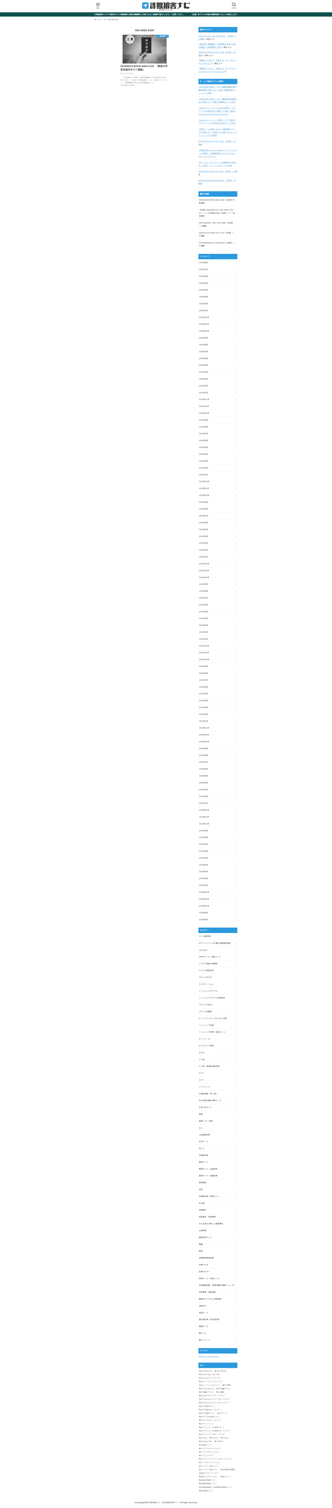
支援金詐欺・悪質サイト (209, 1196)
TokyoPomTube (206, 1441)
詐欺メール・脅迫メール (209, 1278)
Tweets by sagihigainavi (208, 1356)
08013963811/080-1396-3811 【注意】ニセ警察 (217, 173)
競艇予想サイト (205, 1237)
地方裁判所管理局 (229, 1470)
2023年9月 (203, 502)
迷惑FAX (202, 1306)
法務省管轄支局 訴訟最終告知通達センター (216, 1487)
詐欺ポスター (204, 1272)
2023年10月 (204, 495)
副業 (201, 1114)
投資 (201, 1189)
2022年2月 (203, 632)
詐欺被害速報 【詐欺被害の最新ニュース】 (217, 1285)
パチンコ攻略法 (205, 1012)
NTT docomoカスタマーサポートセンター (215, 1399)
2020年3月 (203, 790)
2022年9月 (203, 584)
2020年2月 (203, 796)
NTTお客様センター (208, 1413)
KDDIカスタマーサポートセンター (213, 1396)
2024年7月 (203, 434)
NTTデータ (223, 1413)
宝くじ (202, 1148)
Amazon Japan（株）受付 (210, 1374)
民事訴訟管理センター (209, 1484)
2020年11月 (204, 735)
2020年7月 (203, 762)
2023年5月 (203, 529)
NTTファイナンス (207, 1424)
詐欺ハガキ (203, 1265)
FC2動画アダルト (224, 1389)
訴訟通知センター (207, 1491)
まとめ (202, 1053)
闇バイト (202, 1333)
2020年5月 (203, 776)
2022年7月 (203, 598)
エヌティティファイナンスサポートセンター (216, 1459)
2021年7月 (203, 680)
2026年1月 (203, 310)
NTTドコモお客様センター (210, 1417)
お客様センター (206, 1445)
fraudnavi (219, 72)
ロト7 (201, 1080)
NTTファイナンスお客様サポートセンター (215, 1431)
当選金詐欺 (203, 1155)
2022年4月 (203, 618)
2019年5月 (203, 858)
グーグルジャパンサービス (210, 1462)
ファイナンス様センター (209, 1470)
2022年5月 (203, 612)
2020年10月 (204, 742)
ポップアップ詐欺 (206, 1046)
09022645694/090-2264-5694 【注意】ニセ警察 (217, 182)
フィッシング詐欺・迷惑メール (212, 1032)
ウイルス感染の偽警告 (208, 964)
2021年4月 (203, 701)
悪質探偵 (202, 1183)
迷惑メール (203, 1313)
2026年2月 (203, 304)
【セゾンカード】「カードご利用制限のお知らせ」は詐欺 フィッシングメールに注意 (217, 164)
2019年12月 (204, 810)
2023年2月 (203, 550)
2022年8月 (203, 591)
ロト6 (201, 1073)
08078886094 (221, 1371)
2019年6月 (203, 851)
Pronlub (225, 1438)
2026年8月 (203, 263)
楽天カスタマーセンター (209, 1477)
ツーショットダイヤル (208, 991)
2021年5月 (203, 694)
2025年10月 (204, 331)
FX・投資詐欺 (205, 936)
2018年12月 (204, 892)
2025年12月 (204, 317)
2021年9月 (203, 666)
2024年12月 (204, 399)
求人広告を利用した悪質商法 (211, 1224)
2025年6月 (203, 358)
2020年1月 (203, 803)
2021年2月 (203, 714)
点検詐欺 (202, 1231)
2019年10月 (204, 824)
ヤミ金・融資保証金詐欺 (209, 1066)
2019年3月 (203, 872)
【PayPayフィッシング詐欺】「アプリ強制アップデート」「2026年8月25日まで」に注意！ (217, 121)
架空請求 (202, 1210)
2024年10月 (204, 413)
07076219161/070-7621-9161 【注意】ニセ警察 (217, 143)
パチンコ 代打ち (206, 1005)
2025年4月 (203, 372)
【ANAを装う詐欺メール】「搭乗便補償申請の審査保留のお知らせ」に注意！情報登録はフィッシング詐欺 (217, 90)
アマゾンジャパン (207, 1455)
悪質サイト (203, 1162)
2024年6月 (203, 440)
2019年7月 (203, 844)
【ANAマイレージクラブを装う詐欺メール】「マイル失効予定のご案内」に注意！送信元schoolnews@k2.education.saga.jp (217, 111)
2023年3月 (203, 543)
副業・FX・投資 (206, 1121)
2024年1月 (203, 475)
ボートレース (204, 1039)
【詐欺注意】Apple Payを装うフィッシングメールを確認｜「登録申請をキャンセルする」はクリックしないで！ (217, 153)
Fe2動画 (221, 1392)
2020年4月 (203, 783)
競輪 (201, 1244)
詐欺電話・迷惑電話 (207, 1292)
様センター (226, 1477)
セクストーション (206, 984)
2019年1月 (203, 885)
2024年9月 (203, 420)
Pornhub (204, 1438)
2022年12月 (204, 564)
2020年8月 (203, 755)
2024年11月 (204, 406)
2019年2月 (203, 878)
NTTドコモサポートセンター (211, 1420)
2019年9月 (203, 831)
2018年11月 (204, 899)
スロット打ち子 (205, 977)
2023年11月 (204, 488)
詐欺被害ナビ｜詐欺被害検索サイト (164, 1503)
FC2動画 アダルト (207, 1392)
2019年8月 (203, 837)
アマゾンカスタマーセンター (211, 1448)
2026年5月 (203, 283)
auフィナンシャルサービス (210, 1385)
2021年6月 (203, 687)
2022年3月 (203, 625)
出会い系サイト (205, 1107)
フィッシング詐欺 (206, 1025)
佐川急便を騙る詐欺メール (210, 1100)
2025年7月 (203, 352)
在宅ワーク (203, 1141)
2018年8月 (203, 920)
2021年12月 (204, 646)
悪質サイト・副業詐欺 (208, 1176)
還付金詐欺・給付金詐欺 (209, 1319)
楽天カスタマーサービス (209, 1473)
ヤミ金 (202, 1059)
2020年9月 (203, 748)
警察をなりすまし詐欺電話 (210, 1299)
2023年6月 (203, 523)
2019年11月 (204, 817)
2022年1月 (203, 639)
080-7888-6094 (206, 1371)
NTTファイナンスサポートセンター (213, 1434)
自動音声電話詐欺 (206, 1258)
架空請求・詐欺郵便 (207, 1217)
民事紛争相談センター (209, 1480)
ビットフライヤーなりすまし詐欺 (213, 1018)
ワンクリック (204, 1087)
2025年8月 (203, 345)
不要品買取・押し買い (208, 1094)
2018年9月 (203, 913)
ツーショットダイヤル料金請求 (212, 998)
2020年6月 (203, 769)
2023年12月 (204, 482)
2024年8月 (203, 427)
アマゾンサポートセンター (210, 1452)
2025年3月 (203, 379)
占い (201, 1128)
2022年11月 (204, 571)
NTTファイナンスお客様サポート (212, 1427)
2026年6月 (203, 276)
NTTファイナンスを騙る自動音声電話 (215, 943)
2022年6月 (203, 605)
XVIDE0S (219, 1441)
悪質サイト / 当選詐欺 (208, 1169)
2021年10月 (204, 659)
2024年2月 (203, 468)
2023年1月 (203, 557)
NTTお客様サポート (208, 1406)
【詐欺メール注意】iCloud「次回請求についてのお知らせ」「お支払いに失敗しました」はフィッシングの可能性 (217, 132)
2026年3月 (203, 297)
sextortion (203, 950)
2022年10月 (204, 577)
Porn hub (215, 1438)
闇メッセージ (204, 1340)
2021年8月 (203, 673)
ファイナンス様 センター (210, 1466)
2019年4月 (203, 865)
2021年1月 (203, 721)
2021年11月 (204, 653)
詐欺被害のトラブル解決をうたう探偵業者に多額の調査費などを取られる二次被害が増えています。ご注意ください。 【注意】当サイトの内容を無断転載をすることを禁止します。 (166, 14)
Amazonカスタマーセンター (211, 1378)
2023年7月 (203, 516)
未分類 (202, 1203)
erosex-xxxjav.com (207, 1389)
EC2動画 (227, 1385)
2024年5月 (203, 447)
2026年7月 (203, 269)
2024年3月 (203, 461)
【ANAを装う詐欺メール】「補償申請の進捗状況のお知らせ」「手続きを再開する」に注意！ (217, 100)
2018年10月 (204, 906)
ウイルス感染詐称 (206, 970)
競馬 (201, 1251)
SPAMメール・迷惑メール (210, 957)
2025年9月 (203, 338)
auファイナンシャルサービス (211, 1381)
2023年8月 (203, 509)
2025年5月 (203, 365)
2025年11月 (204, 324)
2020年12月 (204, 728)
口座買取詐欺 (204, 1135)
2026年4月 (203, 290)
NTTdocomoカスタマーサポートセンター (215, 1403)
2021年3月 (203, 707)
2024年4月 (203, 454)
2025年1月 (203, 393)
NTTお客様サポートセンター (211, 1410)
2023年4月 (203, 536)
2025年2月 (203, 386)
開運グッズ (203, 1326)
